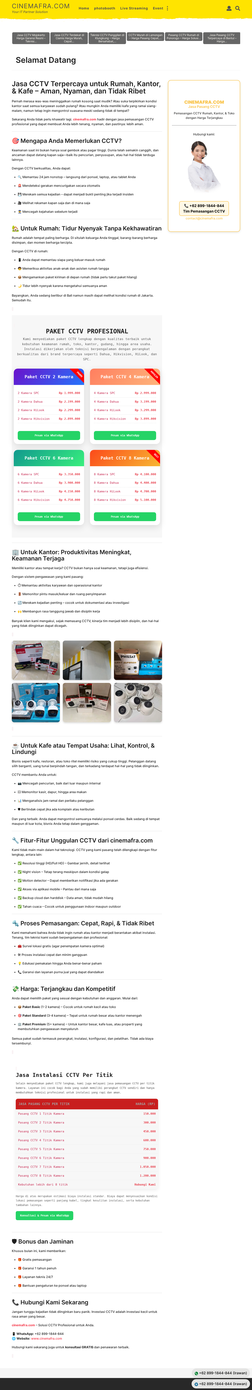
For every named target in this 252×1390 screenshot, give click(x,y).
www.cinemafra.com (46, 1338)
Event (158, 8)
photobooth (104, 8)
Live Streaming (134, 8)
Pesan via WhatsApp (49, 435)
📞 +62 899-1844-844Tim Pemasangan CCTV (204, 208)
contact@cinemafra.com (204, 218)
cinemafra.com (41, 6)
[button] (167, 8)
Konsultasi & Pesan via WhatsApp (44, 1215)
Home (84, 8)
